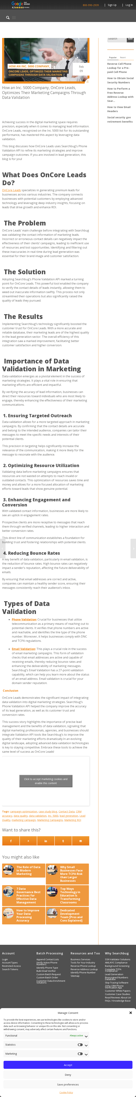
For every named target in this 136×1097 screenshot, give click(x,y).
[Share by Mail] (80, 841)
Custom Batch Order (47, 977)
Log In (129, 5)
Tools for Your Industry (83, 962)
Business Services (80, 959)
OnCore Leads (11, 190)
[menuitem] (6, 18)
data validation (38, 815)
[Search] (6, 18)
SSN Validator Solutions (117, 959)
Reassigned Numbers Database (116, 978)
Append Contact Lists (47, 959)
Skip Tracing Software (116, 982)
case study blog (48, 811)
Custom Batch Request (48, 974)
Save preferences (68, 1084)
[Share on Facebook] (11, 841)
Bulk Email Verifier (46, 970)
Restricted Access (11, 966)
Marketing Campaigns (50, 820)
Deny (68, 1074)
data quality (21, 815)
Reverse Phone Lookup (83, 966)
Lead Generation (114, 974)
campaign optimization (23, 811)
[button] (130, 1013)
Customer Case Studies (117, 994)
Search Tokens (10, 969)
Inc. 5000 (53, 815)
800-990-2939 (91, 5)
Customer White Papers (118, 990)
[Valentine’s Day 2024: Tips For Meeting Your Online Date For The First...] (2, 548)
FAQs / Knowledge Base (118, 1000)
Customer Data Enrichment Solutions (50, 981)
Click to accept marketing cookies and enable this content (45, 781)
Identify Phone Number (83, 972)
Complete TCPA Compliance (113, 970)
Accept (68, 1065)
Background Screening (117, 966)
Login (5, 959)
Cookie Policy (66, 1092)
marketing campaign (24, 820)
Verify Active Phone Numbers (46, 963)
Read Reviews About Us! (118, 997)
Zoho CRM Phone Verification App (114, 986)
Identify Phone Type (47, 967)
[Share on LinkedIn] (46, 841)
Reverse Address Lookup (84, 969)
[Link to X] (28, 840)
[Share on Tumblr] (63, 841)
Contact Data (67, 811)
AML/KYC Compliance (116, 962)
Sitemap (75, 975)
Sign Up (112, 5)
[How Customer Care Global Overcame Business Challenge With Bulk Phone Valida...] (133, 548)
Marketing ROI (72, 820)
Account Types (10, 962)
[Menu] (14, 17)
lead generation (69, 815)
